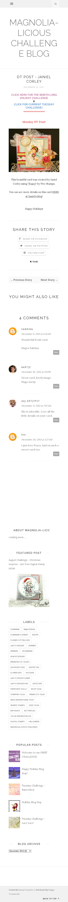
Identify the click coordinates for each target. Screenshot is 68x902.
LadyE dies (37, 683)
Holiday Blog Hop (31, 802)
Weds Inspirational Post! (22, 700)
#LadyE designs (17, 656)
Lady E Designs (17, 645)
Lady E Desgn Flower (20, 678)
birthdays (15, 710)
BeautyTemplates (26, 890)
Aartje (26, 367)
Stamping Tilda (17, 694)
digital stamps (17, 721)
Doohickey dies (17, 667)
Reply (56, 352)
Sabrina (27, 329)
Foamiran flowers (19, 634)
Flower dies (16, 672)
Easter (35, 634)
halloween (34, 721)
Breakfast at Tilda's (19, 662)
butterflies (29, 710)
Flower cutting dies (20, 640)
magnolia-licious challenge (23, 727)
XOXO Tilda (34, 705)
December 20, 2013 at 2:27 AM (36, 439)
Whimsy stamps (17, 705)
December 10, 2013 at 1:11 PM (36, 372)
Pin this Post (36, 253)
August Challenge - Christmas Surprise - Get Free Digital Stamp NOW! (27, 564)
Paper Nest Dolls (18, 689)
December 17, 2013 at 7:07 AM (36, 405)
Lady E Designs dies (19, 683)
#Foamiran (27, 651)
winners (14, 651)
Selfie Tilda (36, 689)
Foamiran (14, 629)
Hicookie (30, 672)
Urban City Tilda (37, 694)
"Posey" (32, 183)
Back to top (50, 898)
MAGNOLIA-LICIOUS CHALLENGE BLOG (34, 38)
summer (32, 645)
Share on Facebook (35, 239)
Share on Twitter (36, 246)
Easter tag (34, 667)
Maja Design (29, 629)
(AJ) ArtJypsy (30, 400)
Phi (23, 434)
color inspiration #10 (20, 716)
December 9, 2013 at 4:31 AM (36, 334)
